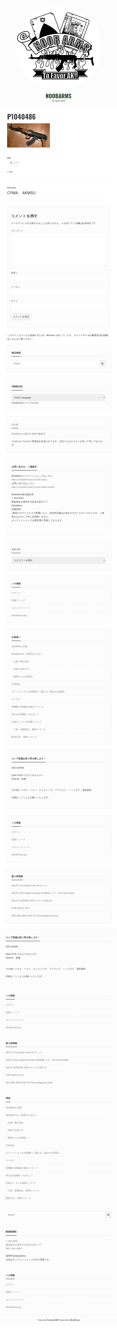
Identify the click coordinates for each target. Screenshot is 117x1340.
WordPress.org (19, 615)
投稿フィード (18, 600)
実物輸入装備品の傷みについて (28, 706)
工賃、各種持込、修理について (29, 729)
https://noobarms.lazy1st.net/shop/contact (33, 487)
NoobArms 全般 (19, 646)
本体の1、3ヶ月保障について (27, 721)
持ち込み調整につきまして (25, 714)
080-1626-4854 (14, 1248)
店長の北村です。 (22, 669)
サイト (14, 301)
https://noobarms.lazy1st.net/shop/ (29, 479)
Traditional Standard (21, 441)
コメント (16, 230)
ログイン (16, 592)
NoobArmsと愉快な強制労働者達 (28, 433)
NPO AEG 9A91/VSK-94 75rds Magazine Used (35, 915)
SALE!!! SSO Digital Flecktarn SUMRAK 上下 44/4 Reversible (43, 893)
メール (15, 286)
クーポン (16, 699)
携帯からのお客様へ (23, 676)
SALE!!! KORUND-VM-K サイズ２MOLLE (32, 900)
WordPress (75, 1320)
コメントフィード (21, 608)
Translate (34, 403)
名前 (14, 272)
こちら (21, 797)
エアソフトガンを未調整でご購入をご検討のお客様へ (39, 691)
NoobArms (58, 96)
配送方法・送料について (24, 737)
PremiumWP (52, 1320)
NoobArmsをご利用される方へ (27, 654)
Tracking (16, 684)
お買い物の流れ (21, 661)
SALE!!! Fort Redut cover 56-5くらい (30, 885)
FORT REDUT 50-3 (21, 908)
